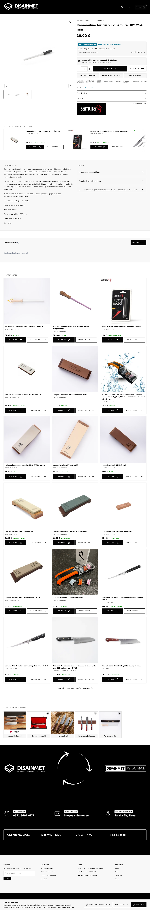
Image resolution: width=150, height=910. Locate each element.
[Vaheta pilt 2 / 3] (17, 94)
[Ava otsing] (122, 7)
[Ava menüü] (129, 7)
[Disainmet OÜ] (21, 7)
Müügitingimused (47, 868)
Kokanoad (87, 20)
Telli (7, 878)
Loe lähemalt (136, 52)
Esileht (79, 20)
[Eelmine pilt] (6, 86)
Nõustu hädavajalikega (99, 905)
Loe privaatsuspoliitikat (65, 907)
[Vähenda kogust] (79, 69)
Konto (117, 872)
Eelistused (120, 905)
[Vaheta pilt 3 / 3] (27, 94)
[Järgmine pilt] (70, 86)
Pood (117, 868)
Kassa (117, 879)
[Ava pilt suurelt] (70, 22)
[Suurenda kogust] (90, 69)
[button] (35, 147)
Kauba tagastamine (48, 875)
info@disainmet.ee (76, 815)
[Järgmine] (144, 140)
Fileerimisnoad (108, 602)
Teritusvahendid (99, 20)
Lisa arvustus (138, 243)
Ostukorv (118, 875)
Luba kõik (140, 905)
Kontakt (44, 879)
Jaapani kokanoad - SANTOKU (65, 671)
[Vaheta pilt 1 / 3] (8, 94)
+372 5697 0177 (23, 815)
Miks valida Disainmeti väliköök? (90, 868)
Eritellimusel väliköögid (87, 872)
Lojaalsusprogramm (89, 875)
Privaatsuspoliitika (48, 872)
